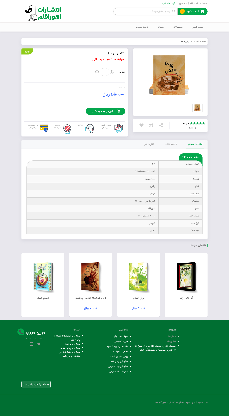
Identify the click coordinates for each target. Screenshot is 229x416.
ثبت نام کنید (168, 4)
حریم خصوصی (121, 341)
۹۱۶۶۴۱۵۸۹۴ (35, 334)
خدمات (160, 27)
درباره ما (172, 336)
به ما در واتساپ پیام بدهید (36, 384)
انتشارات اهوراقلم (199, 4)
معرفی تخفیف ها (120, 351)
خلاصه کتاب (171, 144)
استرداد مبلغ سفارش (118, 371)
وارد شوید (182, 4)
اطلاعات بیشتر (195, 144)
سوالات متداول (121, 336)
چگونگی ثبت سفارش (118, 366)
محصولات (178, 27)
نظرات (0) (149, 144)
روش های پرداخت (119, 356)
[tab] (195, 144)
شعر (197, 41)
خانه (204, 41)
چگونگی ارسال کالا (119, 361)
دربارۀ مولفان (142, 27)
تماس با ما (171, 341)
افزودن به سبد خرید (102, 111)
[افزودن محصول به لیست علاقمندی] (142, 126)
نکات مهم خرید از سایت (117, 346)
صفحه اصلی (197, 27)
